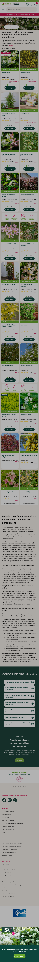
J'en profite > (19, 956)
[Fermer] (36, 930)
